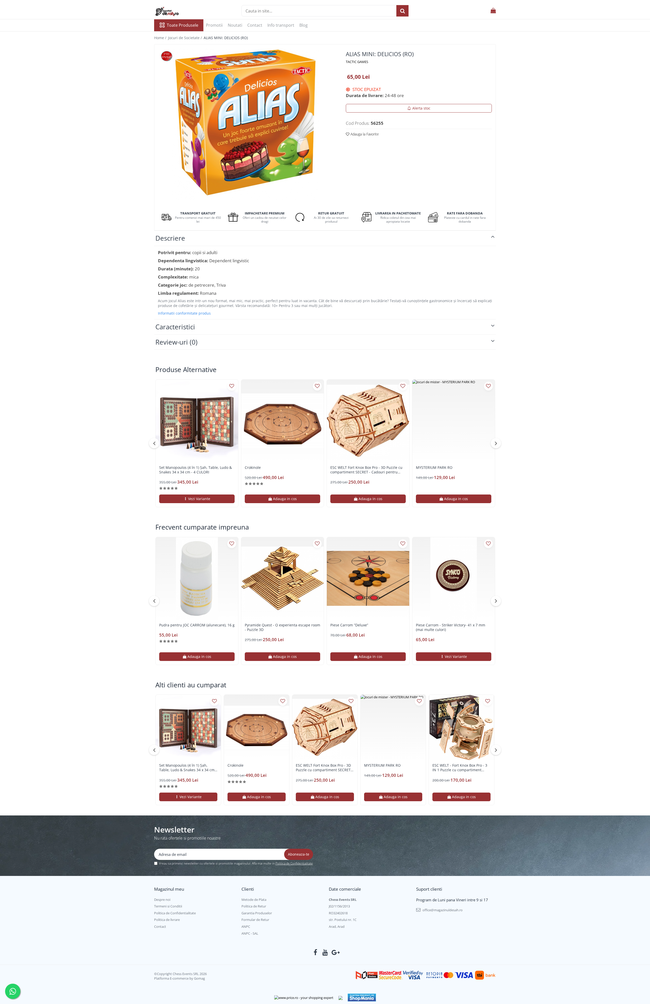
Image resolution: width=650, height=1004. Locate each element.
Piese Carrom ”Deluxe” (349, 625)
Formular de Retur (255, 919)
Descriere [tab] (170, 238)
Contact (254, 25)
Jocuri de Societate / (185, 37)
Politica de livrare (167, 919)
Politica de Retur (253, 906)
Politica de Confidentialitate (294, 863)
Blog (303, 25)
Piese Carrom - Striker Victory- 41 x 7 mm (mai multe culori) (450, 627)
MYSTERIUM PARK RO (434, 467)
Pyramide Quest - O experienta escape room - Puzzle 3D (282, 627)
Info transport (280, 25)
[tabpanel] (245, 124)
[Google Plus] (334, 952)
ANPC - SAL (249, 933)
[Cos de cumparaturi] (493, 11)
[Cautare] (402, 11)
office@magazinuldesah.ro (442, 910)
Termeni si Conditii (168, 906)
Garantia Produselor (256, 913)
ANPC (245, 926)
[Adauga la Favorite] (231, 386)
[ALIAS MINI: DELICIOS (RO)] (245, 124)
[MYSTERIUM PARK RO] (453, 421)
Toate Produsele (182, 25)
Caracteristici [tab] (175, 326)
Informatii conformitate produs (184, 313)
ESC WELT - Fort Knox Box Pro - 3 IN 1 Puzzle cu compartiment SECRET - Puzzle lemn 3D (459, 767)
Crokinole (253, 467)
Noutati (235, 25)
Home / (160, 37)
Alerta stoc (421, 108)
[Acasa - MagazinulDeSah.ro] (179, 11)
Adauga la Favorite (364, 134)
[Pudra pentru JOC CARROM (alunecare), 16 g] (197, 578)
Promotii (214, 25)
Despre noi (162, 899)
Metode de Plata (253, 899)
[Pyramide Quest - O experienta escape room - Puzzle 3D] (282, 578)
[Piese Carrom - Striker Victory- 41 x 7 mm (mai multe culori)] (453, 578)
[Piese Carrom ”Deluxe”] (368, 578)
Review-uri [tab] (176, 342)
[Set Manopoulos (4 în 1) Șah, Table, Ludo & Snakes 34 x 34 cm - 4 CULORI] (197, 421)
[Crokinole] (282, 421)
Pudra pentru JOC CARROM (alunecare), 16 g (197, 625)
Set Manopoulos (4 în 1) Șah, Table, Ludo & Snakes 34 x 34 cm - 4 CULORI (195, 469)
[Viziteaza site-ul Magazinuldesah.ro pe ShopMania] (362, 997)
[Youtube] (325, 952)
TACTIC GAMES (357, 61)
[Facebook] (315, 952)
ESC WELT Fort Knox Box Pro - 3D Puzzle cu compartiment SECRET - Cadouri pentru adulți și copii (366, 469)
